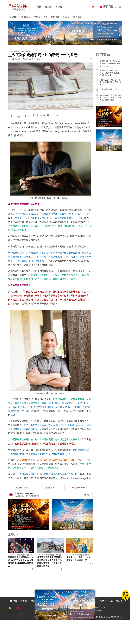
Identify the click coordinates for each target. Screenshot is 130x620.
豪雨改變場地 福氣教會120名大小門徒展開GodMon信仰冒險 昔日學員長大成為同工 (20, 561)
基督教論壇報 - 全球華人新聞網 (18, 7)
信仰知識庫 (77, 17)
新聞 (39, 7)
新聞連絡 (24, 600)
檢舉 (91, 58)
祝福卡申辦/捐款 (116, 600)
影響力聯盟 (55, 17)
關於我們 (13, 600)
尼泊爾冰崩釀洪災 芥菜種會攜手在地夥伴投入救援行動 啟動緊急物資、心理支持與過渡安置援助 (49, 561)
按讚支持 (51, 487)
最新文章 (13, 17)
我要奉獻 (87, 495)
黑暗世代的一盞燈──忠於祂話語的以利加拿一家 (78, 559)
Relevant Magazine (80, 478)
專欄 (45, 17)
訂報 (105, 7)
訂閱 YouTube (79, 487)
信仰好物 (48, 7)
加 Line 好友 (23, 487)
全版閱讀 (59, 7)
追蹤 (38, 59)
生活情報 (65, 17)
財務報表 (103, 600)
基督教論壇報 (25, 17)
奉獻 (111, 7)
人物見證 (37, 17)
